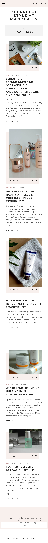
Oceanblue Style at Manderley (24, 15)
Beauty (9, 75)
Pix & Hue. (38, 538)
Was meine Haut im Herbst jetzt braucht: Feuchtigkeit (23, 303)
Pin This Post (14, 68)
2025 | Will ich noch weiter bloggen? (36, 520)
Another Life (11, 518)
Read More (11, 121)
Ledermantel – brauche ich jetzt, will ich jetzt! (24, 521)
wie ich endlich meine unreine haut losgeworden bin (22, 391)
